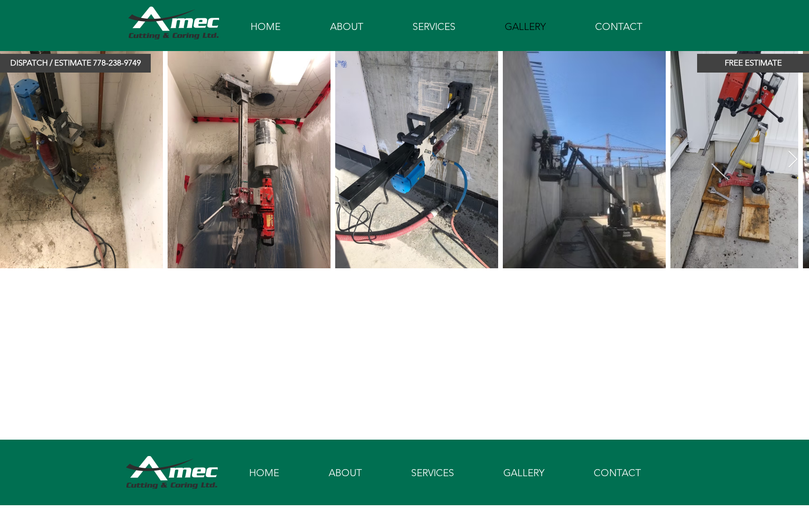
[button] (75, 63)
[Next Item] (792, 160)
